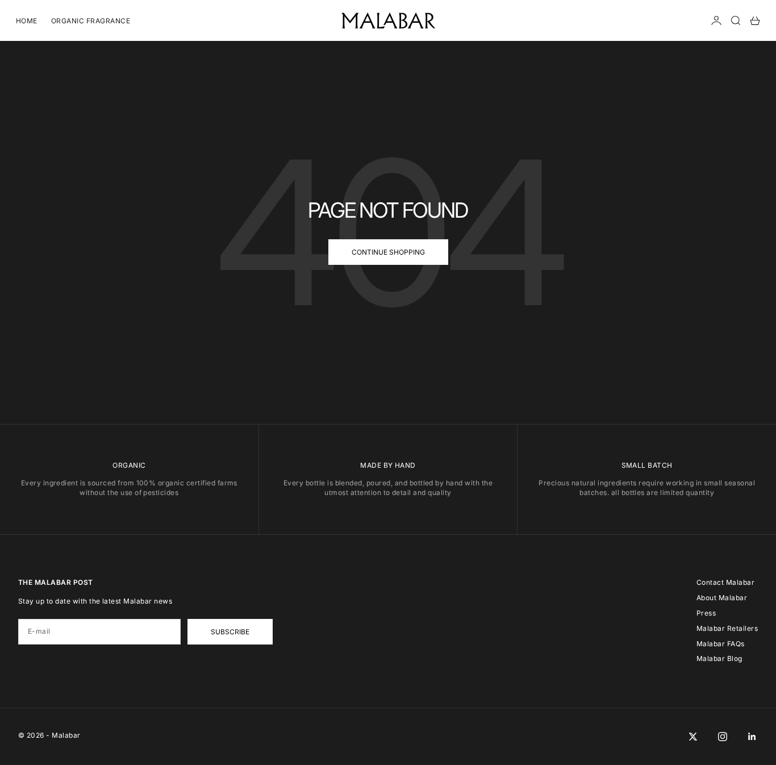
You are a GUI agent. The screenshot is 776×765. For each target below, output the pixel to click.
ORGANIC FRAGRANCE (90, 20)
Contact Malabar (725, 582)
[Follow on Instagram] (722, 736)
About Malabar (721, 597)
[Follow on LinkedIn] (752, 736)
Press (706, 613)
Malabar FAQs (720, 643)
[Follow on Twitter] (693, 736)
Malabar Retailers (727, 628)
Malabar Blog (719, 658)
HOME (26, 20)
